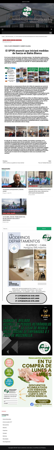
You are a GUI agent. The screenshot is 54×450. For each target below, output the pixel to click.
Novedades (13, 40)
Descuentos (6, 424)
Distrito (4, 40)
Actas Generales (7, 419)
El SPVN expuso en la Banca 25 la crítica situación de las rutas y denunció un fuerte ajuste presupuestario (40, 191)
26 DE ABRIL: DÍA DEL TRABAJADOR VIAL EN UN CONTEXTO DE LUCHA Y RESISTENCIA (14, 218)
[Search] (51, 29)
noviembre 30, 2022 (8, 41)
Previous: (13, 162)
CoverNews (36, 447)
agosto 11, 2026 (6, 193)
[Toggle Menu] (50, 33)
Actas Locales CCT (7, 422)
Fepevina (5, 430)
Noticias (5, 436)
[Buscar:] (20, 228)
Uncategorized (18, 40)
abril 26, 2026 (6, 222)
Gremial (8, 40)
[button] (3, 29)
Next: (44, 162)
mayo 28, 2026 (32, 194)
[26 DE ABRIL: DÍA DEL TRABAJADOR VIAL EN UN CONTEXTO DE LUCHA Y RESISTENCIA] (14, 207)
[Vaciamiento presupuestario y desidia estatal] (14, 179)
